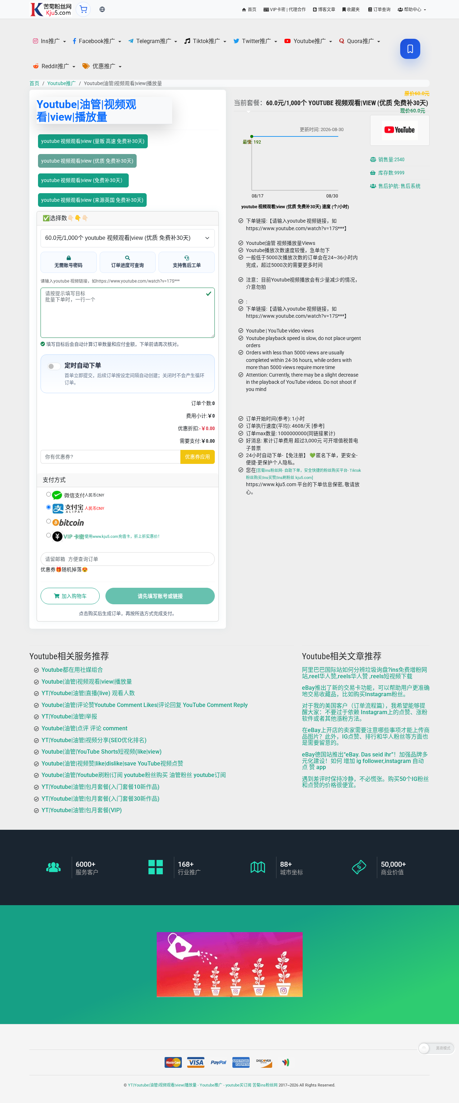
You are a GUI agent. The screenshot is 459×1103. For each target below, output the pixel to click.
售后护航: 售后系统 (399, 186)
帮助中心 (412, 9)
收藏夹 (353, 9)
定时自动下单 (83, 365)
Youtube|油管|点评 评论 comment (84, 728)
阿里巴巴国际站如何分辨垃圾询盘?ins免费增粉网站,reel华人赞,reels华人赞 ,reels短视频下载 (364, 673)
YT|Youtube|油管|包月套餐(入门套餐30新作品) (101, 798)
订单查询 (381, 9)
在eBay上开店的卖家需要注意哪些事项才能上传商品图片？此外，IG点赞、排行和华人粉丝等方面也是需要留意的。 (366, 736)
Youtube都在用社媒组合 (72, 669)
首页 (251, 9)
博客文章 (326, 9)
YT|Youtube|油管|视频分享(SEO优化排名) (94, 740)
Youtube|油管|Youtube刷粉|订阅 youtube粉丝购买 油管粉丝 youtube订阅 (134, 775)
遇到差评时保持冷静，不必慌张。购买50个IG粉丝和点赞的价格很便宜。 (365, 782)
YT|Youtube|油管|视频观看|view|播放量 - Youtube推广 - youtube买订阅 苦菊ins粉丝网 (203, 1085)
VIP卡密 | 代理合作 (287, 9)
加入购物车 (74, 596)
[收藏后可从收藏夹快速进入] (410, 49)
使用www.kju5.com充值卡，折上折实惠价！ (123, 536)
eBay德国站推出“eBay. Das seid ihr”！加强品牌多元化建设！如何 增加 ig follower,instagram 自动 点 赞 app (365, 761)
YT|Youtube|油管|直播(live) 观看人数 (88, 693)
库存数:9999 (390, 173)
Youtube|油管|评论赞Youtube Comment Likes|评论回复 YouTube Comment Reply (145, 705)
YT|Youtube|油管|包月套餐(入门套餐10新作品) (101, 786)
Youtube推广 (61, 83)
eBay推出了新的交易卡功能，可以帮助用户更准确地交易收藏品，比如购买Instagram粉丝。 (366, 691)
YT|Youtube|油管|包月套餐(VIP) (82, 810)
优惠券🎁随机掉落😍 (64, 569)
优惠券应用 (197, 457)
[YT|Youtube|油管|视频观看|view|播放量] (50, 9)
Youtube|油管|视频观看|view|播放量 (87, 681)
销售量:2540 (390, 160)
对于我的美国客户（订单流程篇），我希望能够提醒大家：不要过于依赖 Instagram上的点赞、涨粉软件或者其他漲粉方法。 (364, 712)
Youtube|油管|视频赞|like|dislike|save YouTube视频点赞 (112, 763)
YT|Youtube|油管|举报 (69, 716)
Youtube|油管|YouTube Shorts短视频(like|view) (102, 751)
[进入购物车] (83, 9)
